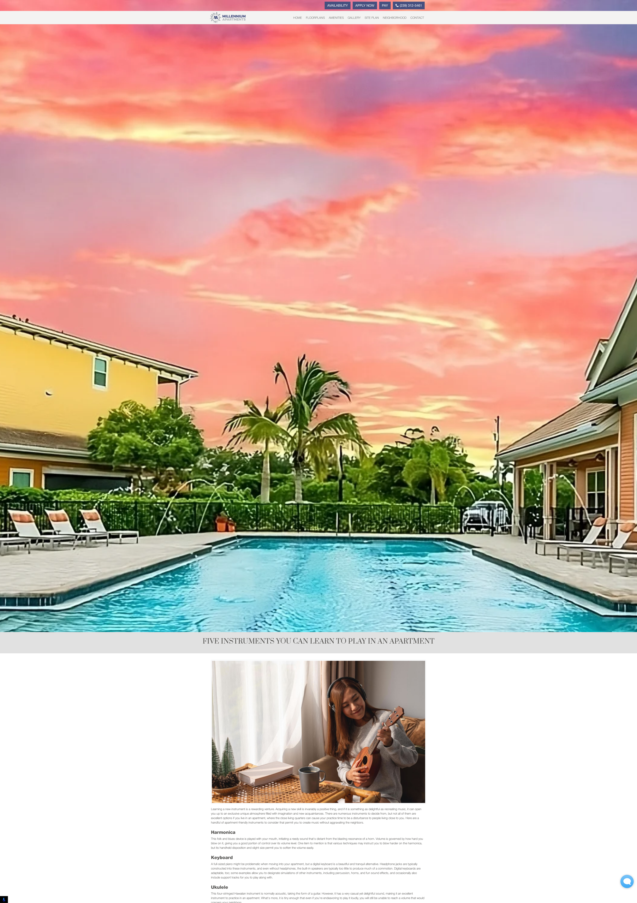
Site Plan (372, 18)
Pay (385, 5)
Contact (417, 18)
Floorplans (315, 18)
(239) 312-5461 (410, 5)
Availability (337, 5)
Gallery (354, 18)
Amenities (336, 18)
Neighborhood (394, 18)
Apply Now (364, 5)
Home (297, 18)
